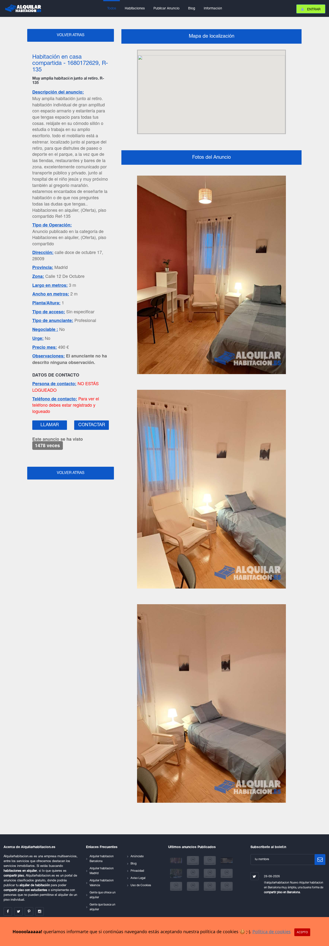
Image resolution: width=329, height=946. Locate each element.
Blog (191, 8)
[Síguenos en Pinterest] (29, 911)
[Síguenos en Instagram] (40, 911)
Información (213, 8)
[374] (176, 873)
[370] (227, 886)
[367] (176, 886)
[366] (227, 873)
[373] (193, 873)
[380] (176, 860)
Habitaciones (135, 8)
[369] (210, 886)
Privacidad (137, 871)
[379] (193, 860)
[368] (193, 886)
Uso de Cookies (141, 885)
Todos (111, 8)
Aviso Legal (138, 878)
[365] (210, 873)
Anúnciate (137, 856)
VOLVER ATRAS (70, 35)
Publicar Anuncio (166, 8)
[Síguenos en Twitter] (18, 911)
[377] (227, 860)
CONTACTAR (91, 425)
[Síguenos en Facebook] (8, 911)
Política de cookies (271, 931)
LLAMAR (49, 425)
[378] (210, 860)
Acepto (302, 932)
